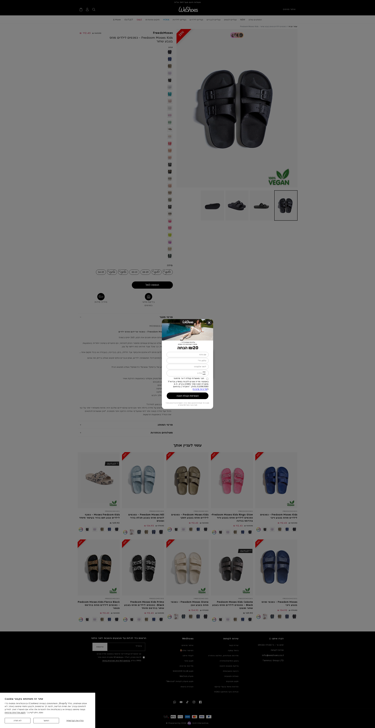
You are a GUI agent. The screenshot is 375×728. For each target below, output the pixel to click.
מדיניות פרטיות (200, 389)
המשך (46, 720)
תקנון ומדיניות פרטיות (15, 712)
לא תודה (17, 720)
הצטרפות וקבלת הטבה (188, 395)
